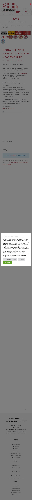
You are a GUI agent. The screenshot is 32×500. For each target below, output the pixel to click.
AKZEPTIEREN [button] (7, 262)
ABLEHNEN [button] (21, 259)
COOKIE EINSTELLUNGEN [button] (10, 259)
